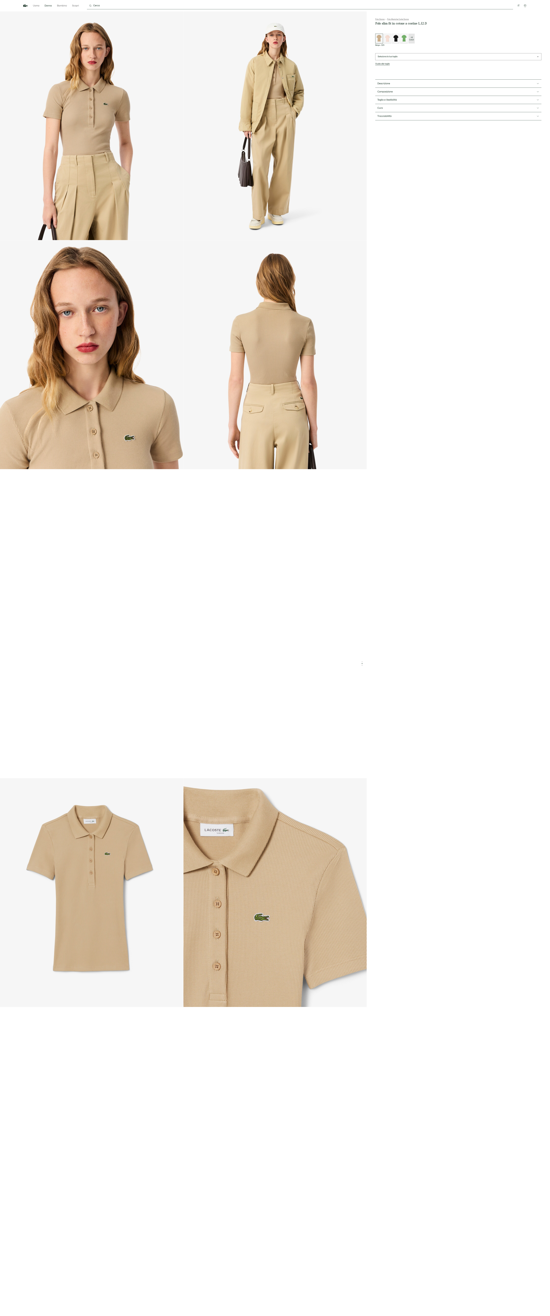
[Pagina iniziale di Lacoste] (25, 5)
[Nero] (395, 38)
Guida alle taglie (382, 64)
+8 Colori (411, 39)
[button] (525, 5)
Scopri (75, 6)
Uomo (36, 6)
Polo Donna (380, 19)
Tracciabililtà (384, 116)
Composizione (385, 92)
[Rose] (387, 38)
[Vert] (404, 38)
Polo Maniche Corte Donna (398, 19)
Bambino (62, 6)
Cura (380, 108)
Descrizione (383, 83)
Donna (48, 6)
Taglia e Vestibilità (387, 100)
